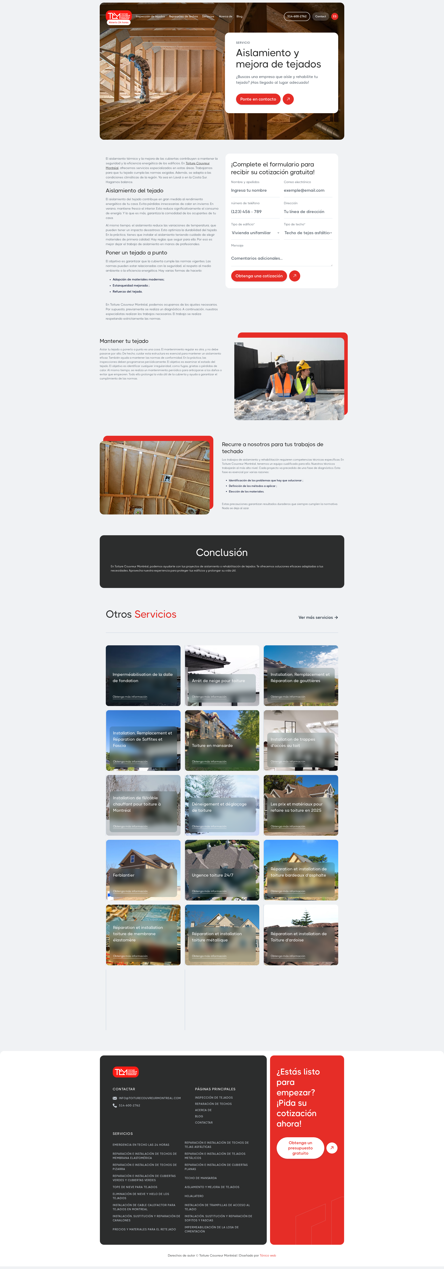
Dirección (291, 203)
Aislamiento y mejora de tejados (212, 1187)
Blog (239, 16)
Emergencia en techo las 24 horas (141, 1144)
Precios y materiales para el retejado (144, 1229)
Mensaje (237, 245)
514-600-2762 (129, 1105)
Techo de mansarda (201, 1178)
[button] (208, 16)
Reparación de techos (183, 16)
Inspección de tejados (150, 16)
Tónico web (268, 1255)
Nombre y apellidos (245, 182)
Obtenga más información (130, 696)
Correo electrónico (297, 182)
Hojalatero (194, 1196)
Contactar (204, 1122)
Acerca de (225, 16)
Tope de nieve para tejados (135, 1187)
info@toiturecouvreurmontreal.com (150, 1098)
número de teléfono (245, 203)
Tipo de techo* (294, 224)
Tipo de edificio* (243, 224)
